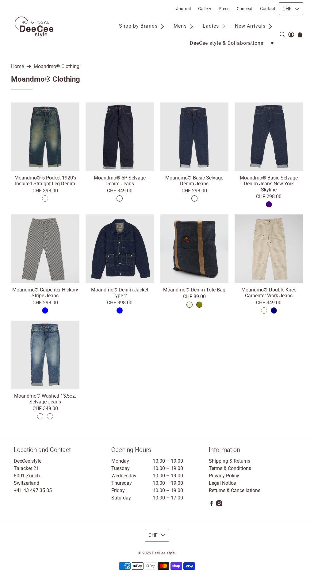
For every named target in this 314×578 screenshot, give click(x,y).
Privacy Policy (224, 476)
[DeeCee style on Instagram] (219, 505)
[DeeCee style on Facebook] (212, 505)
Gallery (204, 8)
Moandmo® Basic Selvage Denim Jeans (194, 181)
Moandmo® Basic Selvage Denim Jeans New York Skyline (269, 183)
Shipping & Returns (229, 461)
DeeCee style (163, 553)
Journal (183, 8)
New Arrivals (250, 26)
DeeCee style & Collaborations (226, 43)
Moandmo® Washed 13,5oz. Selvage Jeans (45, 399)
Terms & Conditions (230, 468)
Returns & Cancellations (234, 490)
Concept (245, 8)
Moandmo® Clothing (56, 66)
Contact (267, 8)
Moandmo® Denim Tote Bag (194, 290)
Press (224, 8)
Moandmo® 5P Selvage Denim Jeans (120, 181)
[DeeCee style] (34, 27)
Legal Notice (222, 483)
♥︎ (272, 43)
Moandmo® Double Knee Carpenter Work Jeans (268, 293)
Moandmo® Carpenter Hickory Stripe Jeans (45, 293)
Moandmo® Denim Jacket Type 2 (119, 293)
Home (17, 66)
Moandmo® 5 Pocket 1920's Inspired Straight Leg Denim (45, 181)
